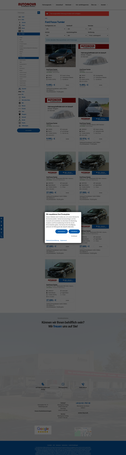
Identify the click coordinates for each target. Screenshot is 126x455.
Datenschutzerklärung (52, 240)
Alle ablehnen (74, 231)
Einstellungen (74, 236)
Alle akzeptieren (61, 231)
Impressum (63, 240)
